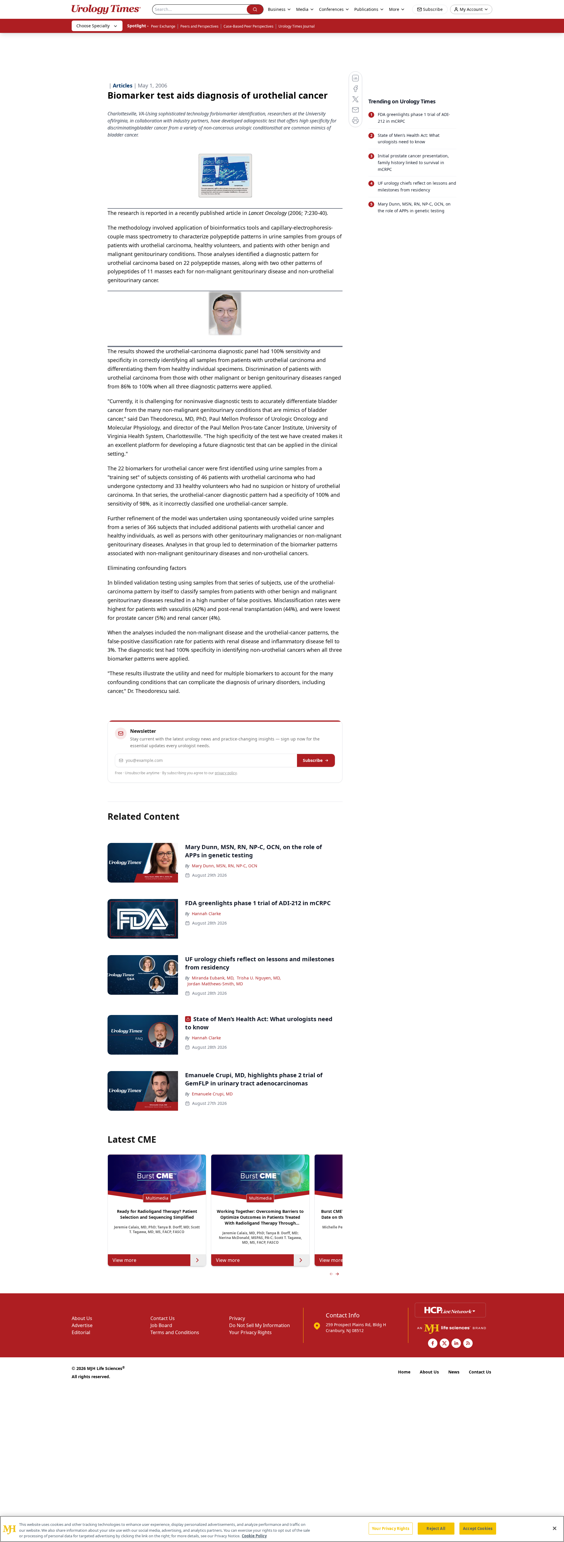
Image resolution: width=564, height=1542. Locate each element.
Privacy (237, 1318)
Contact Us (162, 1318)
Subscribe (313, 760)
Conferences (331, 9)
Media (302, 9)
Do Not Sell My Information (259, 1325)
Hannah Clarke (206, 913)
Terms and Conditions (174, 1332)
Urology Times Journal (296, 26)
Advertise (82, 1325)
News (453, 1372)
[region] (282, 1529)
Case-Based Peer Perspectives (248, 26)
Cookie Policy (254, 1535)
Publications (366, 9)
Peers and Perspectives (199, 26)
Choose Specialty (93, 25)
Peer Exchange (163, 26)
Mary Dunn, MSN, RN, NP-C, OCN (224, 865)
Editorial (81, 1332)
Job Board (161, 1325)
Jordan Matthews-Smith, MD (215, 984)
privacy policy (226, 772)
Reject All (436, 1528)
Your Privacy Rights (250, 1332)
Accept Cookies (477, 1528)
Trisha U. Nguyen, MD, (259, 978)
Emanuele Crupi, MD (212, 1094)
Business (277, 9)
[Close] (554, 1528)
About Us (82, 1318)
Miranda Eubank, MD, (213, 978)
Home (404, 1372)
